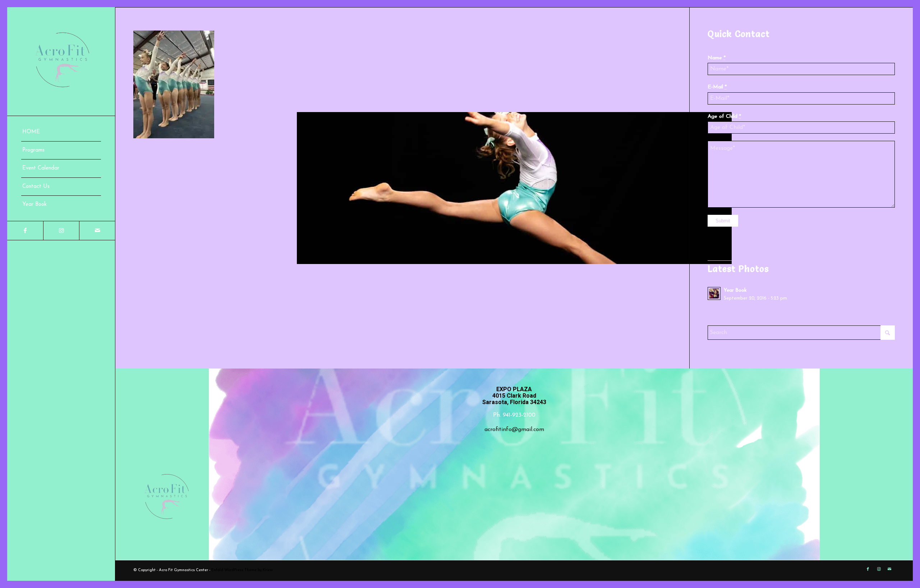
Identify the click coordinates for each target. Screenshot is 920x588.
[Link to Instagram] (61, 230)
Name (717, 58)
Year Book (735, 290)
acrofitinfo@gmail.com (514, 429)
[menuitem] (61, 132)
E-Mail (717, 87)
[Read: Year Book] (714, 293)
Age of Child (724, 116)
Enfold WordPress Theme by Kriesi (242, 570)
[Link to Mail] (97, 230)
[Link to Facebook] (25, 230)
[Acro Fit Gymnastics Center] (61, 61)
